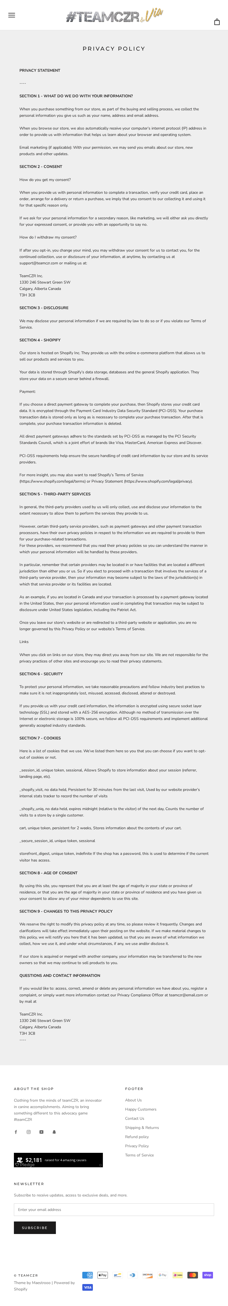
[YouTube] (41, 1131)
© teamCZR (26, 1275)
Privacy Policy (137, 1146)
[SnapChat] (54, 1131)
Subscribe (35, 1228)
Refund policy (137, 1136)
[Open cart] (217, 22)
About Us (133, 1100)
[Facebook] (16, 1131)
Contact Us (134, 1118)
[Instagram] (29, 1131)
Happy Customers (141, 1109)
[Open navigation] (11, 15)
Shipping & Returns (142, 1127)
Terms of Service (139, 1155)
